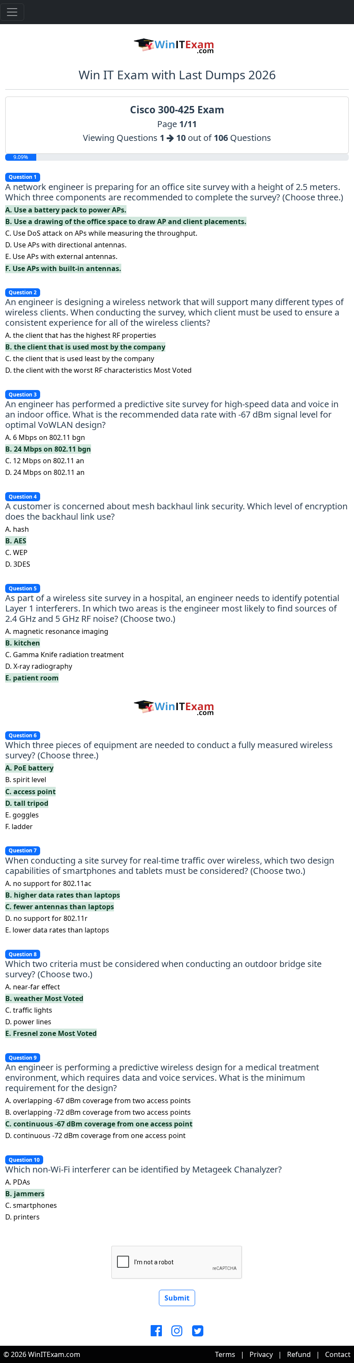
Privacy (261, 1354)
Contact (338, 1354)
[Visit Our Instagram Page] (177, 1331)
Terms (225, 1354)
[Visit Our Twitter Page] (197, 1331)
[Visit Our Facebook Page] (156, 1331)
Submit (177, 1298)
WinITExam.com (54, 1354)
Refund (299, 1354)
